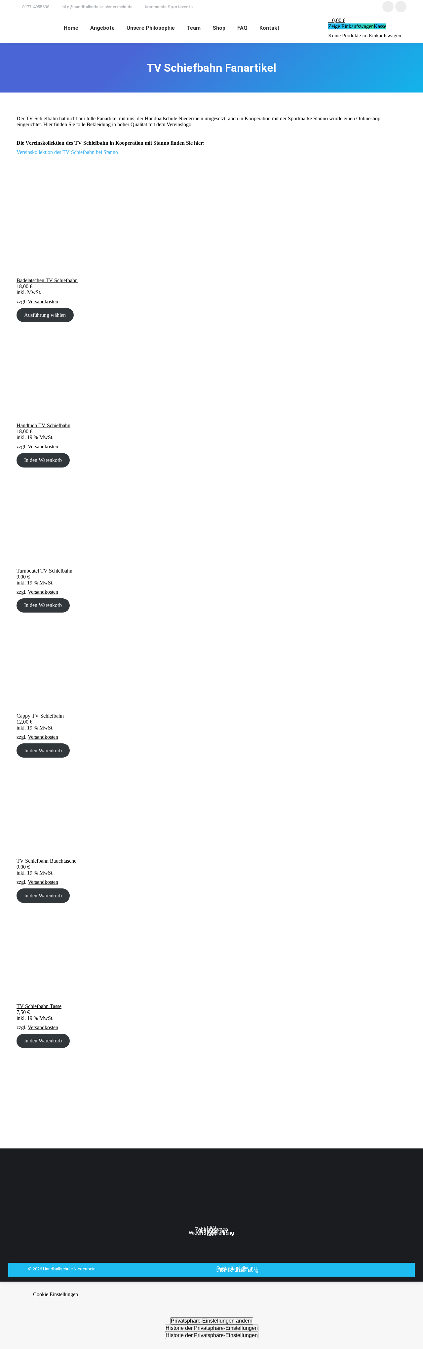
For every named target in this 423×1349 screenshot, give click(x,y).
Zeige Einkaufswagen (351, 26)
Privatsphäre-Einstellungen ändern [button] (211, 1321)
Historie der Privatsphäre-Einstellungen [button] (212, 1328)
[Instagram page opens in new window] (400, 6)
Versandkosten (43, 301)
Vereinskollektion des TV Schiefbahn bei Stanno (67, 152)
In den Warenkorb (43, 460)
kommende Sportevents (169, 6)
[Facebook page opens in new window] (388, 6)
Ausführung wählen (45, 315)
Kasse (380, 26)
